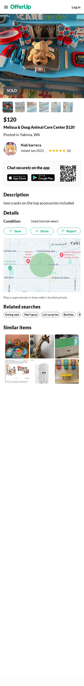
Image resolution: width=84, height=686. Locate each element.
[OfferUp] (20, 7)
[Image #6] (68, 107)
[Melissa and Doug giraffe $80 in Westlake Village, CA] (42, 346)
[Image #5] (56, 107)
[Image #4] (44, 107)
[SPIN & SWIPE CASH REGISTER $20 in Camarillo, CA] (67, 371)
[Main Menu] (6, 7)
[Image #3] (32, 107)
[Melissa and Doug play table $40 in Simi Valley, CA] (67, 346)
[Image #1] (8, 107)
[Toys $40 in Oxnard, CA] (17, 346)
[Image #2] (20, 107)
